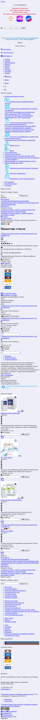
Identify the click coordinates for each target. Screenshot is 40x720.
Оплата (7, 68)
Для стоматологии (11, 152)
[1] (2, 244)
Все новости (5, 199)
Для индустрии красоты (13, 154)
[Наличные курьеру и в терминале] (8, 272)
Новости (7, 64)
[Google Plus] (8, 224)
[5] (9, 244)
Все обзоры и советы (8, 215)
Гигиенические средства (13, 138)
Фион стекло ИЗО (7, 531)
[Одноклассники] (6, 224)
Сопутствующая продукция (14, 163)
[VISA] (8, 275)
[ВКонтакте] (2, 224)
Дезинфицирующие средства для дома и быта (20, 156)
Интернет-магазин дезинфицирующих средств (17, 694)
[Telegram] (5, 644)
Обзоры (7, 66)
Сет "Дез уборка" (6, 457)
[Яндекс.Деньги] (8, 285)
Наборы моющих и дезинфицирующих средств (20, 161)
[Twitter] (4, 224)
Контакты (8, 71)
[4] (7, 244)
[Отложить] (2, 438)
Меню (7, 80)
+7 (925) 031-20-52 (7, 52)
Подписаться (24, 195)
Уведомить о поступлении (10, 316)
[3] (5, 244)
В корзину (6, 330)
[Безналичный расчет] (8, 282)
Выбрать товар (6, 261)
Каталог (7, 61)
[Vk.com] (5, 642)
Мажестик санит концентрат (10, 413)
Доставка (8, 70)
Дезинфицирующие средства (14, 96)
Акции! (7, 73)
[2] (3, 244)
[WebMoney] (8, 288)
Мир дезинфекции (7, 375)
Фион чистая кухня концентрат (11, 500)
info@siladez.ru (7, 56)
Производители (10, 63)
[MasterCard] (8, 278)
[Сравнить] (2, 436)
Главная (7, 59)
